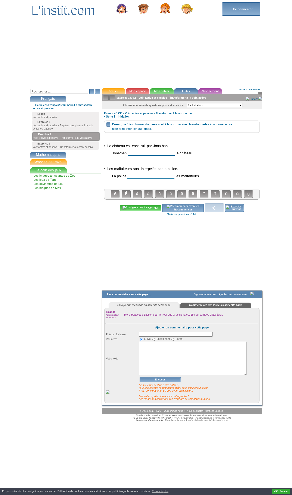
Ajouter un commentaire (233, 294)
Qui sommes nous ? (175, 411)
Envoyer (160, 379)
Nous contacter (195, 411)
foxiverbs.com (221, 420)
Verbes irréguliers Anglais (199, 420)
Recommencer (183, 209)
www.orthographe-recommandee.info (213, 418)
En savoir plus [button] (160, 491)
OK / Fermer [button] (281, 491)
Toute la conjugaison (175, 420)
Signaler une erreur (205, 294)
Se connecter (241, 9)
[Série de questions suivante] (234, 208)
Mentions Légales (214, 411)
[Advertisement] (145, 54)
